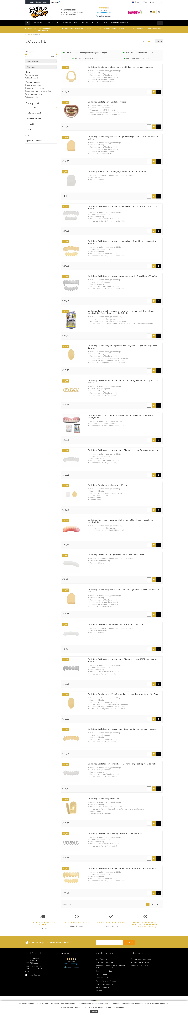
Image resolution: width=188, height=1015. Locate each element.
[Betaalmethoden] (94, 1000)
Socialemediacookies (94, 1007)
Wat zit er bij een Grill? (139, 966)
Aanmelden (128, 942)
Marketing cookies (116, 1007)
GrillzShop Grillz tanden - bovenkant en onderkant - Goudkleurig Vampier (122, 868)
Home (27, 34)
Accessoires (38, 22)
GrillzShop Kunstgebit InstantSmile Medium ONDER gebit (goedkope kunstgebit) (120, 521)
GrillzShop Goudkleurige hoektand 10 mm (107, 485)
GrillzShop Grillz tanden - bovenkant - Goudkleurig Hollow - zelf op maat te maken (123, 381)
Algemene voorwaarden (105, 962)
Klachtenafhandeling (104, 971)
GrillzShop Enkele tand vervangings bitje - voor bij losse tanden (117, 171)
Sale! (105, 22)
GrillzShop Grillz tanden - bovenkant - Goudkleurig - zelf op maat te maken (122, 729)
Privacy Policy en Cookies (106, 981)
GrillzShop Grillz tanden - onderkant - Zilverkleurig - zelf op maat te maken (123, 764)
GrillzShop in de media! (140, 962)
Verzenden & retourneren (105, 984)
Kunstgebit (84, 22)
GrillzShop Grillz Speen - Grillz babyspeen (107, 102)
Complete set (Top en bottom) (39, 91)
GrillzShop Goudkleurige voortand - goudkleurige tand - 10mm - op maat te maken (123, 137)
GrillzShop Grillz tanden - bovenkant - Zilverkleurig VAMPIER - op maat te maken (122, 660)
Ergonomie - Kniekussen (119, 22)
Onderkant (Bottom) (35, 88)
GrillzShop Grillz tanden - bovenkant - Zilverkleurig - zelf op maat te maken (123, 450)
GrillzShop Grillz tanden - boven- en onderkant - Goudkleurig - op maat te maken (122, 242)
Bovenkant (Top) (34, 85)
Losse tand (32, 97)
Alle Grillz (96, 22)
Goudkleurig (33, 75)
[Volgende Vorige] (157, 904)
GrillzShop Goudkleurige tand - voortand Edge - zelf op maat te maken (120, 67)
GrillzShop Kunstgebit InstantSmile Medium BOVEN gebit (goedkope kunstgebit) (120, 416)
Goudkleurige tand (52, 22)
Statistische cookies (71, 1007)
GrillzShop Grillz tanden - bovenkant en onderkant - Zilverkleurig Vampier (122, 276)
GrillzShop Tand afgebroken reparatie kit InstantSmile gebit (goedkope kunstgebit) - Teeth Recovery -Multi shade (121, 312)
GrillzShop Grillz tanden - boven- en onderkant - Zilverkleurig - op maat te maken (122, 207)
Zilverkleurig (33, 78)
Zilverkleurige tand (70, 22)
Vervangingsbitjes (35, 94)
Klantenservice (101, 974)
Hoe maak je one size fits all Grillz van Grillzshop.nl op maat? (110, 967)
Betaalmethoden (102, 978)
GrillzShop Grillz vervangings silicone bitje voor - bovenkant (116, 554)
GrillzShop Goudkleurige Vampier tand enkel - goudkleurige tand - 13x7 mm (123, 694)
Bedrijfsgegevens (102, 959)
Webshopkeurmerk (103, 987)
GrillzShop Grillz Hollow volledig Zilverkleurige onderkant (115, 833)
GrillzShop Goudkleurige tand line (103, 798)
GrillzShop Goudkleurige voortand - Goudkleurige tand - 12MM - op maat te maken (123, 590)
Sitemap (99, 991)
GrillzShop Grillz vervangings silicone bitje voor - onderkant (116, 624)
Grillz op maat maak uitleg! (141, 959)
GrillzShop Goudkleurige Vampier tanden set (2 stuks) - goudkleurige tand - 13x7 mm (123, 346)
